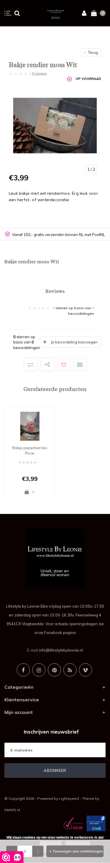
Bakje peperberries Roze (29, 450)
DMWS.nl (12, 810)
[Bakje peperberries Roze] (29, 425)
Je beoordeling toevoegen (74, 342)
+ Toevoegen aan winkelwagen (76, 851)
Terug (92, 52)
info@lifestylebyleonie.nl (61, 650)
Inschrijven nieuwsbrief (51, 732)
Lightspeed (69, 798)
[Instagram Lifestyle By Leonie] (38, 669)
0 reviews (39, 73)
